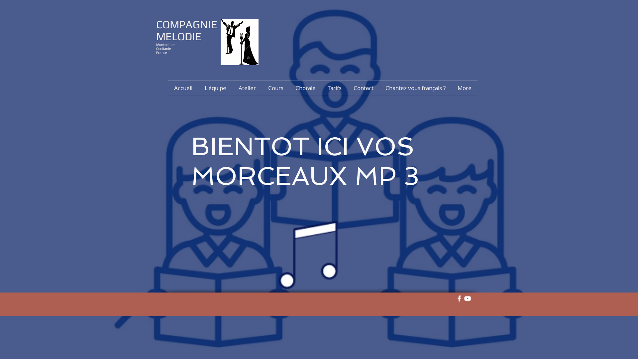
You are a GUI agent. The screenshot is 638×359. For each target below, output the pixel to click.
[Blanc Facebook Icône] (459, 298)
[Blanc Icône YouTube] (468, 298)
